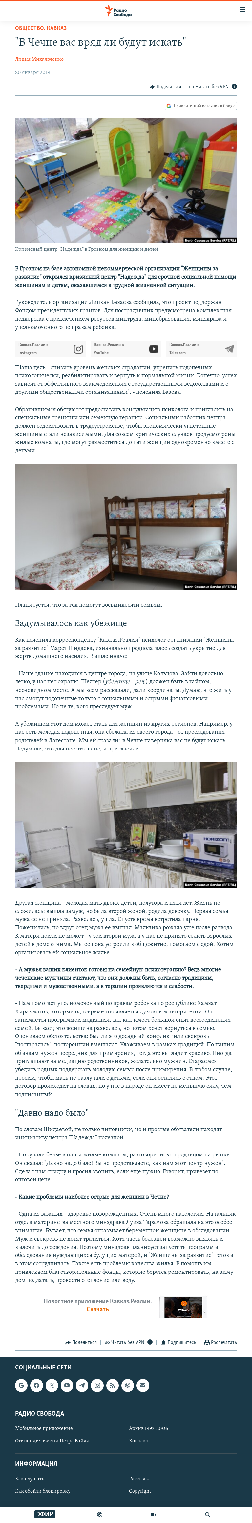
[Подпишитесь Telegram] (82, 1385)
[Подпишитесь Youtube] (67, 1385)
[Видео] (153, 1515)
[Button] (165, 87)
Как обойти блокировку (43, 1491)
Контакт (138, 1441)
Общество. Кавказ (41, 29)
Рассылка (140, 1479)
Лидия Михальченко (39, 59)
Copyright (140, 1491)
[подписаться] (142, 1385)
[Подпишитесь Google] (21, 1385)
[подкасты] (100, 1515)
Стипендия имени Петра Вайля (52, 1441)
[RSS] (112, 1385)
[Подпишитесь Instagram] (97, 1385)
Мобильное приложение (44, 1428)
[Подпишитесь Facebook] (36, 1385)
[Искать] (208, 1515)
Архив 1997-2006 (148, 1428)
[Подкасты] (127, 1385)
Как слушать (29, 1479)
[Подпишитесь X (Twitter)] (52, 1385)
